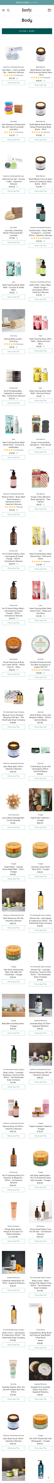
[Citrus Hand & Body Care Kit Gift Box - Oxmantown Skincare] (40, 1211)
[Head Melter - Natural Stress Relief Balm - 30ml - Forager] (13, 848)
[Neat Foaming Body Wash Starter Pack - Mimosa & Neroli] (40, 535)
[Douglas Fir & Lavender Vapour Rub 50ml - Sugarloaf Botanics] (40, 1368)
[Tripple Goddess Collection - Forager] (40, 1108)
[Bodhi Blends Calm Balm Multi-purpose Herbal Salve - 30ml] (40, 51)
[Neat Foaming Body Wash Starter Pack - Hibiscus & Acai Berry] (40, 590)
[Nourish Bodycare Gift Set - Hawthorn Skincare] (40, 1054)
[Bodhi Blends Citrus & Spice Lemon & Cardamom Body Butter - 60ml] (40, 160)
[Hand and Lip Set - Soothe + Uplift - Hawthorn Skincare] (13, 160)
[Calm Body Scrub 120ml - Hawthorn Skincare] (13, 1420)
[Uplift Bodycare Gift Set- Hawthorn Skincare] (13, 900)
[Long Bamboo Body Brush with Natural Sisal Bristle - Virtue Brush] (40, 1314)
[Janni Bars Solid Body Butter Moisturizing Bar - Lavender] (13, 212)
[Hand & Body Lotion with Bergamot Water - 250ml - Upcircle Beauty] (40, 696)
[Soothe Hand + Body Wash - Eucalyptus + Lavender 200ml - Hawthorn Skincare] (40, 212)
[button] (17, 78)
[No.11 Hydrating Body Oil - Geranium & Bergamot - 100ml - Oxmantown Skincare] (13, 1157)
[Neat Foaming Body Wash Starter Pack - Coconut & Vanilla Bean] (13, 424)
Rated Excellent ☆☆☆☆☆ (27, 2)
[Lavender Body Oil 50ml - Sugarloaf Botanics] (40, 1005)
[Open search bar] (9, 10)
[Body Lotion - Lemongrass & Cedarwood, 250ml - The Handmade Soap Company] (13, 1314)
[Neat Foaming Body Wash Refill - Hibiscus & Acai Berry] (40, 320)
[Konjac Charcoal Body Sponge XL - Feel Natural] (40, 424)
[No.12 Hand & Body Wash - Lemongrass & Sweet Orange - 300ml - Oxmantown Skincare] (13, 590)
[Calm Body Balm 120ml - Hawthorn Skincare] (13, 748)
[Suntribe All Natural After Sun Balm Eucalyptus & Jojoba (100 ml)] (40, 644)
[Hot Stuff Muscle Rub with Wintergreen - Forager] (40, 1420)
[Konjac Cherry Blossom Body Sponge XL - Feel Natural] (40, 478)
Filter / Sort (27, 31)
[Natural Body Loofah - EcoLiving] (13, 320)
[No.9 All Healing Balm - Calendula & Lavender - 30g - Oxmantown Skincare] (13, 372)
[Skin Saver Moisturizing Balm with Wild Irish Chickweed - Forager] (13, 951)
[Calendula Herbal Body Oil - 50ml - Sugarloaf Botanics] (13, 1262)
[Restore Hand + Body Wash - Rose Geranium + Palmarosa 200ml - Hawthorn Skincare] (13, 478)
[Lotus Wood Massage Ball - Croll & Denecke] (13, 799)
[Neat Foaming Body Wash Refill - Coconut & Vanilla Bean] (13, 266)
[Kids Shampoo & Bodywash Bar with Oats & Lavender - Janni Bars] (13, 106)
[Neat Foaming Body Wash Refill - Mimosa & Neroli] (40, 372)
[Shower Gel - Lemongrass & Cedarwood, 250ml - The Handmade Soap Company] (40, 900)
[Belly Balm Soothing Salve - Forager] (13, 1005)
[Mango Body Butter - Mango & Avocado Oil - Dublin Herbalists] (13, 1211)
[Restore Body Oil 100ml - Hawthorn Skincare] (13, 1108)
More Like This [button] (13, 83)
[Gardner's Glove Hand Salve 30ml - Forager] (40, 848)
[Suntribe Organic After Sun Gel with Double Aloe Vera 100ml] (13, 1368)
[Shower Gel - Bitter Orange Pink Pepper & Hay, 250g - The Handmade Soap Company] (40, 1469)
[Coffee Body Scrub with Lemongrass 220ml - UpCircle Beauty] (40, 748)
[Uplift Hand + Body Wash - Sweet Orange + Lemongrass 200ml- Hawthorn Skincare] (40, 266)
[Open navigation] (3, 10)
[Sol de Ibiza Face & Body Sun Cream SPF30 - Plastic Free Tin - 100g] (13, 644)
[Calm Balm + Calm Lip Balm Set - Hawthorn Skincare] (13, 51)
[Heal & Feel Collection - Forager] (40, 799)
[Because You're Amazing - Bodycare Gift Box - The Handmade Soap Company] (13, 696)
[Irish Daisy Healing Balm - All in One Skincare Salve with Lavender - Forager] (40, 1157)
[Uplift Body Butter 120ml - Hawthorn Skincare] (13, 1469)
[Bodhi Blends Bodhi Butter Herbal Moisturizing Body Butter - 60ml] (40, 106)
